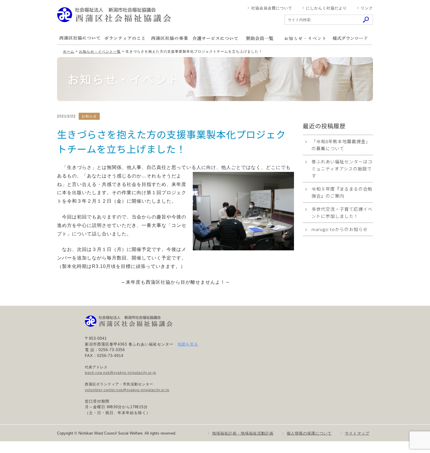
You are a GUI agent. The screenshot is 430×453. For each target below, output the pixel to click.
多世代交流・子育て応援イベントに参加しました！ (342, 212)
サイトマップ (357, 433)
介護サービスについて (214, 38)
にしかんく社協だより (326, 8)
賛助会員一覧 (259, 38)
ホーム (68, 51)
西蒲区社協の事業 (169, 38)
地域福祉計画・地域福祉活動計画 (243, 433)
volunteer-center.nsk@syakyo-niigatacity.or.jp (127, 390)
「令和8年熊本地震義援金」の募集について (341, 144)
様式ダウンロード (349, 38)
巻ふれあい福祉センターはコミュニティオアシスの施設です (342, 168)
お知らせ (304, 38)
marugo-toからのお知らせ (340, 229)
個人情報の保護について (309, 433)
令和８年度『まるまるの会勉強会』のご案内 (342, 192)
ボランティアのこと (124, 38)
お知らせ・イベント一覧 (100, 51)
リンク (367, 8)
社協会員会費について (271, 8)
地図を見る (188, 344)
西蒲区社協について (79, 38)
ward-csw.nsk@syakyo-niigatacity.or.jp (120, 373)
